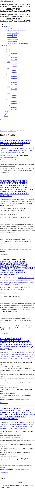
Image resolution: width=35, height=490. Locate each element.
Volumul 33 (14, 57)
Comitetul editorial (12, 37)
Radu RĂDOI (9, 284)
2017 (8, 62)
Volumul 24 (14, 91)
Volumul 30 (14, 72)
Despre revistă (7, 26)
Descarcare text (4, 176)
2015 (8, 74)
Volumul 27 (14, 76)
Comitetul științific (12, 35)
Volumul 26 (14, 85)
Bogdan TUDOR (16, 201)
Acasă (5, 24)
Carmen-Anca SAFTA (6, 150)
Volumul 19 (14, 101)
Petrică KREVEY (5, 359)
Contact (6, 116)
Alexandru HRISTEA (6, 201)
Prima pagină (3, 131)
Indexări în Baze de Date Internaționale (17, 43)
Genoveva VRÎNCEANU (19, 354)
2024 (8, 49)
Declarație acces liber (13, 33)
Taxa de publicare (12, 41)
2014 (8, 80)
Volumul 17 (14, 107)
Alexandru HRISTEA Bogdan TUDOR (18, 280)
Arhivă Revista (25, 278)
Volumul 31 (14, 64)
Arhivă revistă (7, 45)
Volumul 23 (14, 89)
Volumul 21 (14, 95)
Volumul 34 (14, 60)
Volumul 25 (14, 82)
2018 (8, 55)
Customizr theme (4, 487)
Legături (6, 114)
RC (24, 152)
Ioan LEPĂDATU (5, 356)
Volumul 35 (14, 53)
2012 (8, 93)
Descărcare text (4, 403)
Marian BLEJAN (24, 203)
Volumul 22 (14, 97)
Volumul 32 (14, 66)
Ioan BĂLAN (28, 150)
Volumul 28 (14, 78)
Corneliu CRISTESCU (18, 150)
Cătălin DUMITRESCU (27, 201)
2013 (8, 87)
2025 (8, 47)
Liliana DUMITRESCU (6, 152)
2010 (8, 105)
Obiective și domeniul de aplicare (16, 30)
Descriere (9, 28)
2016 (8, 68)
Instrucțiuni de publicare (10, 112)
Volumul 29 (14, 70)
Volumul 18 (14, 109)
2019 (8, 51)
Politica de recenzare (12, 39)
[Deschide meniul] (0, 119)
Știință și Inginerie (10, 485)
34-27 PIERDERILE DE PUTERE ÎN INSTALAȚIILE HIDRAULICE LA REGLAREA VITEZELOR (16, 142)
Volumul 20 (14, 103)
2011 (8, 99)
